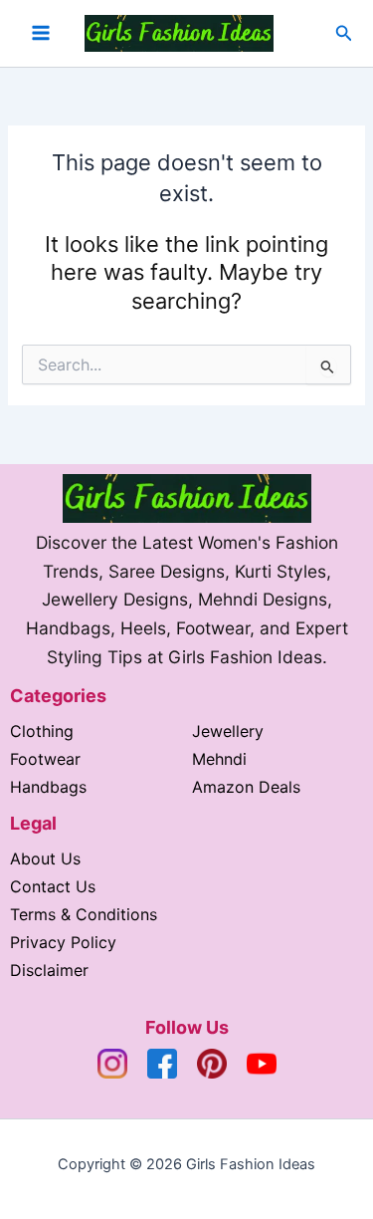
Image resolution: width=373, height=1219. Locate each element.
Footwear (45, 759)
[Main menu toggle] (41, 33)
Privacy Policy (63, 942)
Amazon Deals (246, 787)
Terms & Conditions (83, 914)
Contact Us (52, 886)
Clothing (42, 731)
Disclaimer (49, 970)
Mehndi (219, 759)
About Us (45, 858)
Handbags (48, 787)
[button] (344, 33)
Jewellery (228, 731)
